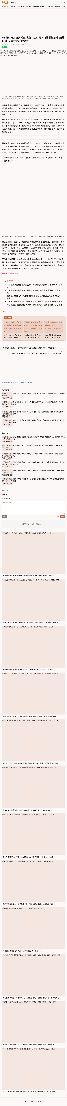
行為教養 (21, 7)
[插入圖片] (58, 516)
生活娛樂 (28, 7)
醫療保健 (36, 7)
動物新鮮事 (6, 7)
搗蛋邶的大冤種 (23, 119)
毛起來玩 (14, 7)
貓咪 (4, 312)
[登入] (61, 2)
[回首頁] (9, 2)
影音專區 (50, 7)
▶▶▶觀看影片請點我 (11, 273)
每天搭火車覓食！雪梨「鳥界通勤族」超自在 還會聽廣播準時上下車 (34, 301)
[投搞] (58, 2)
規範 (4, 517)
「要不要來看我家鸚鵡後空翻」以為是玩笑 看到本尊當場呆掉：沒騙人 (34, 285)
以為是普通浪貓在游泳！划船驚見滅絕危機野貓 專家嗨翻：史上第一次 (34, 291)
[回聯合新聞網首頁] (5, 2)
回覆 (62, 517)
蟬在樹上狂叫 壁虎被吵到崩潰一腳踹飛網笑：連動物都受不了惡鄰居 (34, 305)
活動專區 (58, 7)
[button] (56, 2)
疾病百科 (43, 7)
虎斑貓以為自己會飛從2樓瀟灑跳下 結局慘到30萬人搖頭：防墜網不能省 (34, 297)
